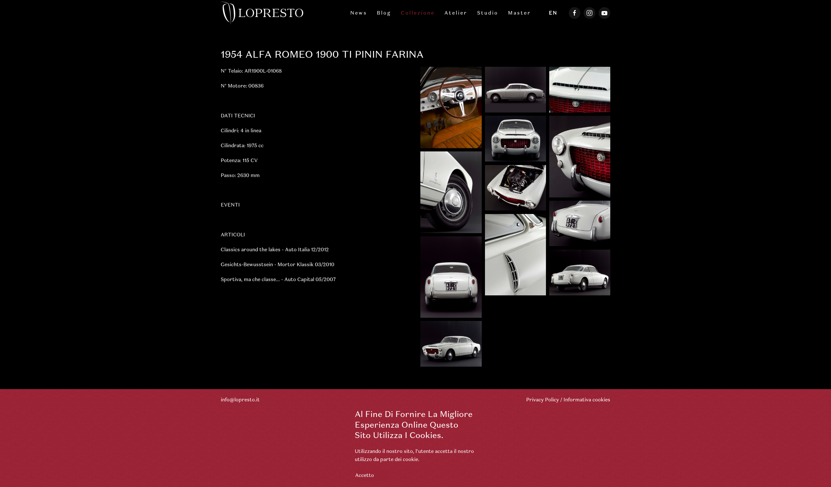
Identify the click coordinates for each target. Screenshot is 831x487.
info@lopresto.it (240, 400)
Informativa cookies (587, 400)
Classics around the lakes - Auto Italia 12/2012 (275, 249)
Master (519, 13)
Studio (487, 13)
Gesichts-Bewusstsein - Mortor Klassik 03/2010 (277, 264)
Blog (384, 13)
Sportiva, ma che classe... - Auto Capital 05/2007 (278, 279)
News (358, 13)
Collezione (418, 13)
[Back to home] (263, 13)
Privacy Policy (542, 400)
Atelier (455, 13)
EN (553, 13)
